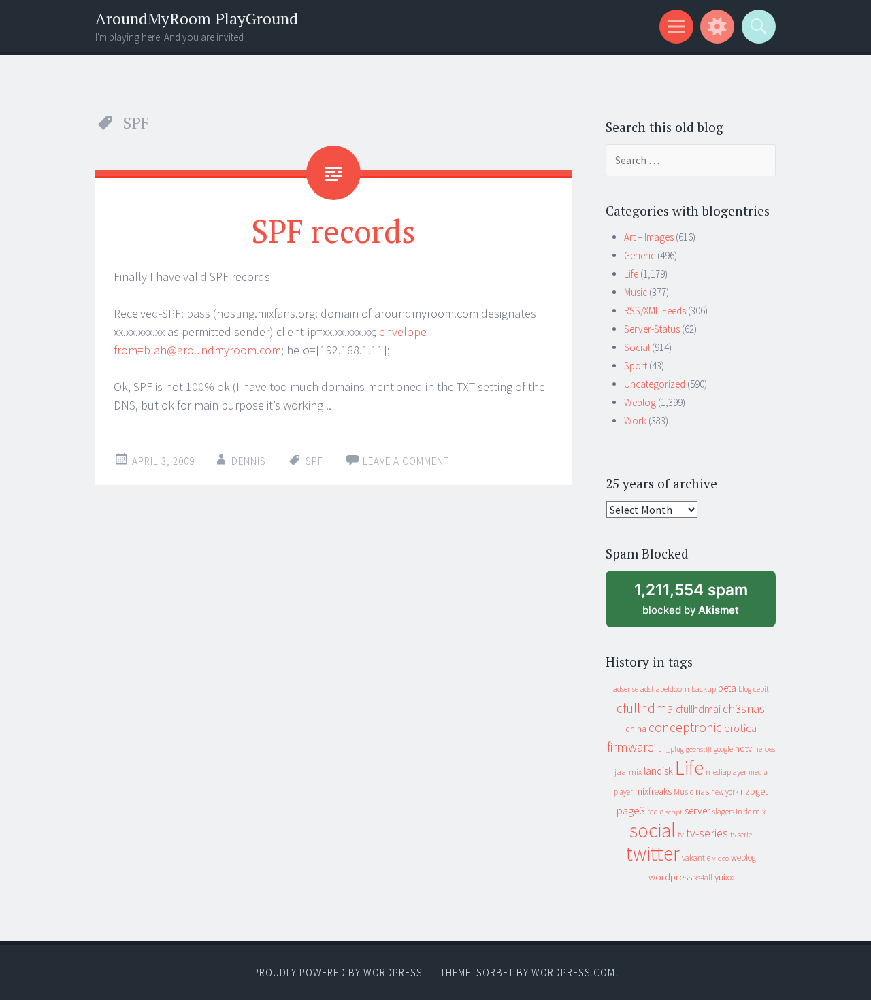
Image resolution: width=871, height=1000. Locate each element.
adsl (646, 689)
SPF (314, 460)
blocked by (703, 603)
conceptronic (685, 727)
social (652, 830)
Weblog (640, 402)
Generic (639, 255)
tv (681, 834)
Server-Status (652, 328)
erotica (740, 728)
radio (655, 811)
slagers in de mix (739, 811)
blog (744, 689)
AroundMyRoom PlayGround (196, 18)
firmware (630, 747)
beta (727, 688)
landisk (658, 771)
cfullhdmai (698, 709)
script (674, 811)
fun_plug (670, 749)
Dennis (248, 460)
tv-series (707, 833)
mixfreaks (653, 791)
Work (635, 420)
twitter (653, 853)
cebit (761, 689)
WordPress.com (573, 972)
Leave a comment (406, 460)
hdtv (743, 748)
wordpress (670, 876)
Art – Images (649, 237)
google (723, 749)
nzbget (754, 791)
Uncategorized (654, 384)
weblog (743, 857)
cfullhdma (645, 707)
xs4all (703, 877)
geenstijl (699, 749)
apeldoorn (672, 689)
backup (703, 689)
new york (724, 792)
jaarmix (628, 772)
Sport (635, 365)
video (720, 858)
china (635, 729)
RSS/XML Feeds (655, 310)
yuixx (724, 877)
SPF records (333, 231)
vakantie (696, 857)
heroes (764, 749)
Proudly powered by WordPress (338, 972)
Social (637, 347)
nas (702, 791)
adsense (625, 689)
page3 (631, 810)
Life (631, 273)
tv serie (741, 834)
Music (635, 292)
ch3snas (744, 708)
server (697, 810)
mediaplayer (726, 772)
